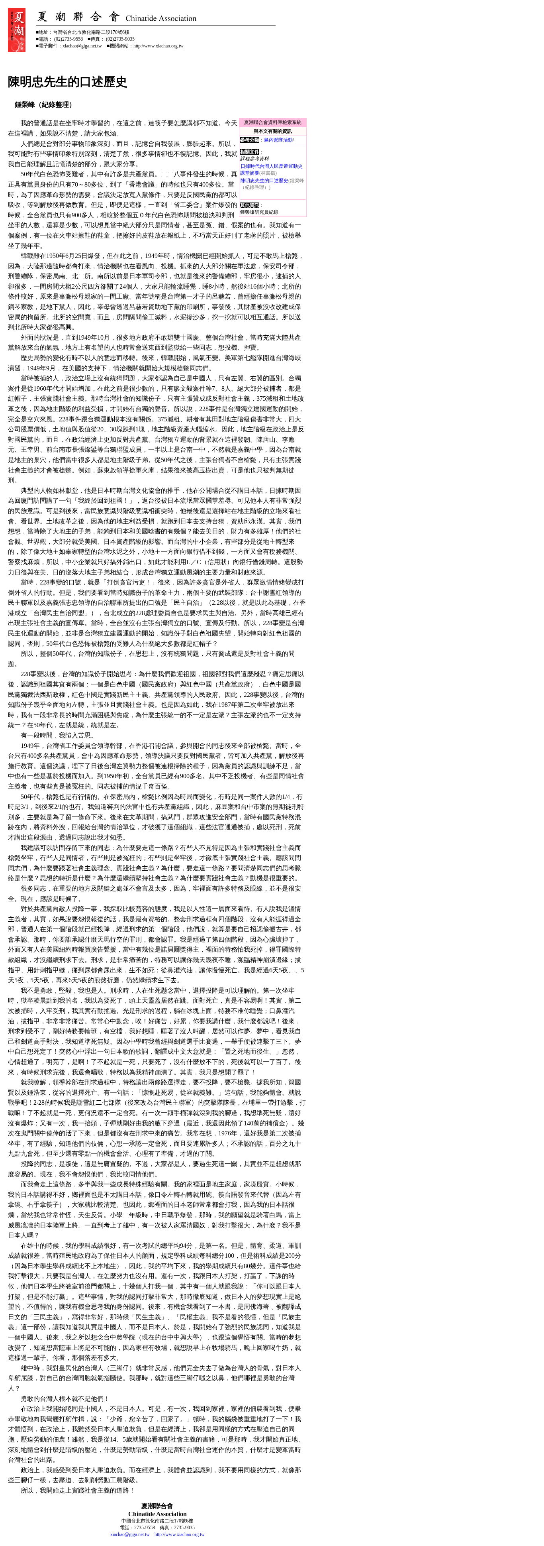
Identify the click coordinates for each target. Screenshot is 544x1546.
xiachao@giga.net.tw (130, 1534)
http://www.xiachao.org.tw (180, 1534)
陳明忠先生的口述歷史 (264, 180)
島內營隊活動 (278, 140)
